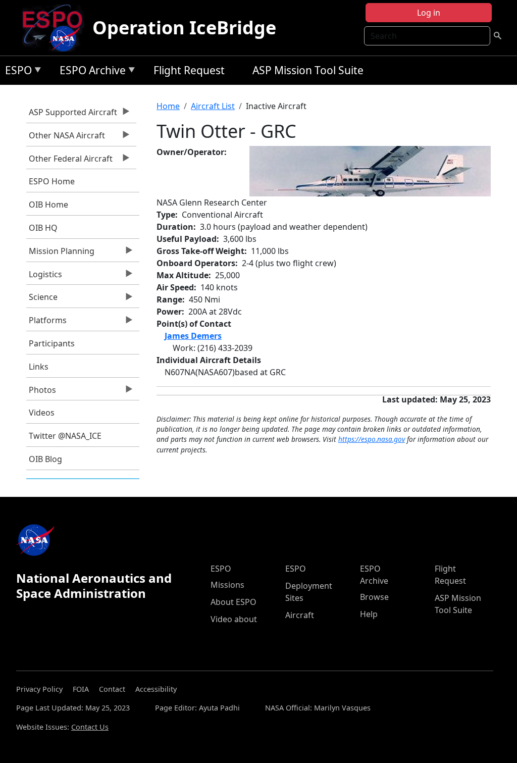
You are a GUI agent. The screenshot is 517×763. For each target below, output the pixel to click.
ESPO (16, 72)
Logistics (44, 277)
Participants (52, 343)
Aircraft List (213, 106)
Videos (42, 412)
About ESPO (233, 601)
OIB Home (48, 204)
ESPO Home (52, 181)
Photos (41, 392)
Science (42, 299)
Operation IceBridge (184, 27)
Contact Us (90, 727)
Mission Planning (60, 253)
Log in (428, 12)
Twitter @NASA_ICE (65, 435)
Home (168, 106)
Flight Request (189, 70)
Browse (374, 596)
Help (369, 614)
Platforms (46, 323)
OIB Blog (45, 459)
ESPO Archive (90, 72)
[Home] (56, 28)
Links (38, 366)
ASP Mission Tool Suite (308, 70)
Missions (227, 584)
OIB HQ (43, 227)
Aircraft (299, 615)
